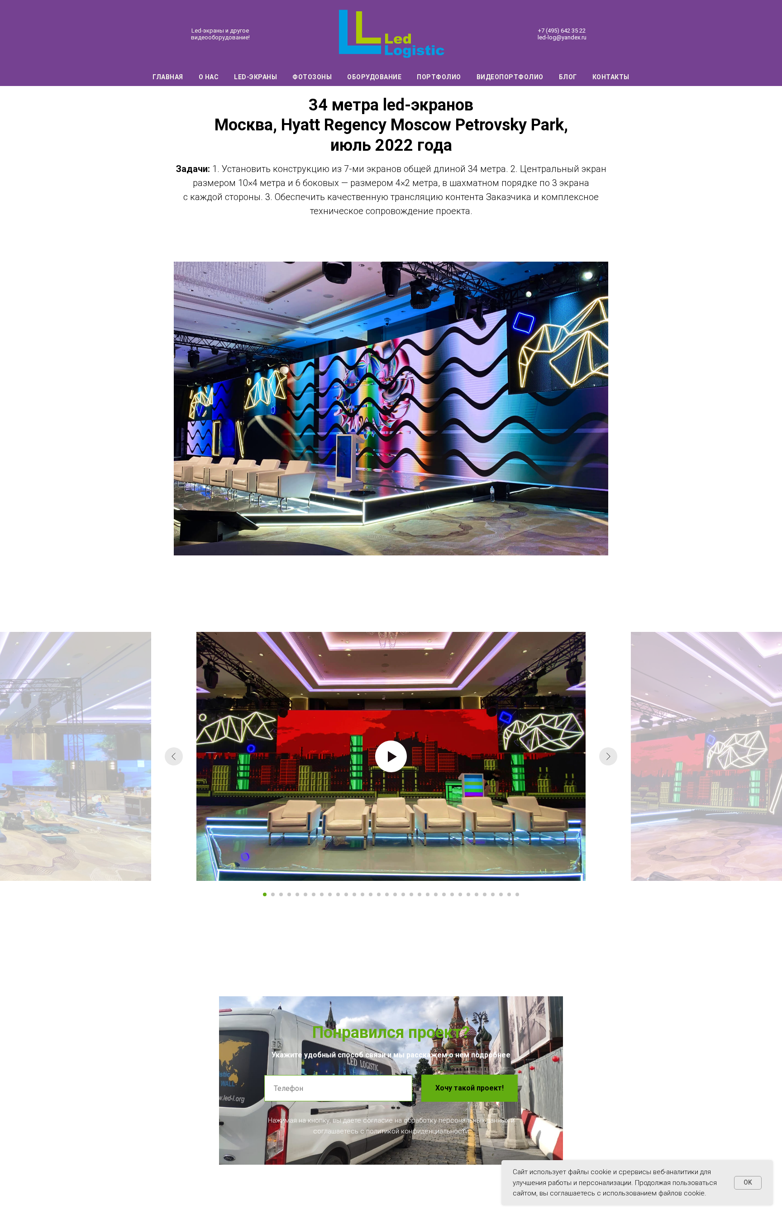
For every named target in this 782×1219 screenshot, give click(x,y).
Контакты (610, 77)
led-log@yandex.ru (562, 37)
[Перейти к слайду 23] (444, 894)
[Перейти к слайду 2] (273, 894)
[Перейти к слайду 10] (338, 894)
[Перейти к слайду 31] (509, 894)
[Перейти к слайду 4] (289, 894)
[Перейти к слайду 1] (265, 894)
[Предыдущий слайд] (174, 756)
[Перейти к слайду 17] (395, 894)
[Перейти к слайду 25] (460, 894)
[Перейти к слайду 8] (322, 894)
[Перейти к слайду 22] (436, 894)
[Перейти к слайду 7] (313, 894)
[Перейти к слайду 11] (346, 894)
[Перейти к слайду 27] (476, 894)
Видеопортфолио (510, 77)
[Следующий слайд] (608, 756)
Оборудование (374, 77)
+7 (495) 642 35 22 (562, 30)
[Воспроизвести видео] (391, 756)
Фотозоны (312, 77)
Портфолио (439, 77)
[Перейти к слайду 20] (419, 894)
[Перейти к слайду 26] (468, 894)
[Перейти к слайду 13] (362, 894)
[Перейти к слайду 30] (501, 894)
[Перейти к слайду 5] (297, 894)
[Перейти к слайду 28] (484, 894)
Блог (568, 77)
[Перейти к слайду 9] (330, 894)
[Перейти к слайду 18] (403, 894)
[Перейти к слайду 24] (452, 894)
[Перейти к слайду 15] (379, 894)
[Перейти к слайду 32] (517, 894)
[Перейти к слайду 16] (387, 894)
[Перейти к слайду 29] (493, 894)
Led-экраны (255, 77)
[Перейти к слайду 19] (411, 894)
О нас (209, 77)
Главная (168, 77)
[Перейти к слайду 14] (370, 894)
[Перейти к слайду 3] (281, 894)
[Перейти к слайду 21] (427, 894)
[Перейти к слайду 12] (354, 894)
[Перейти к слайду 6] (305, 894)
